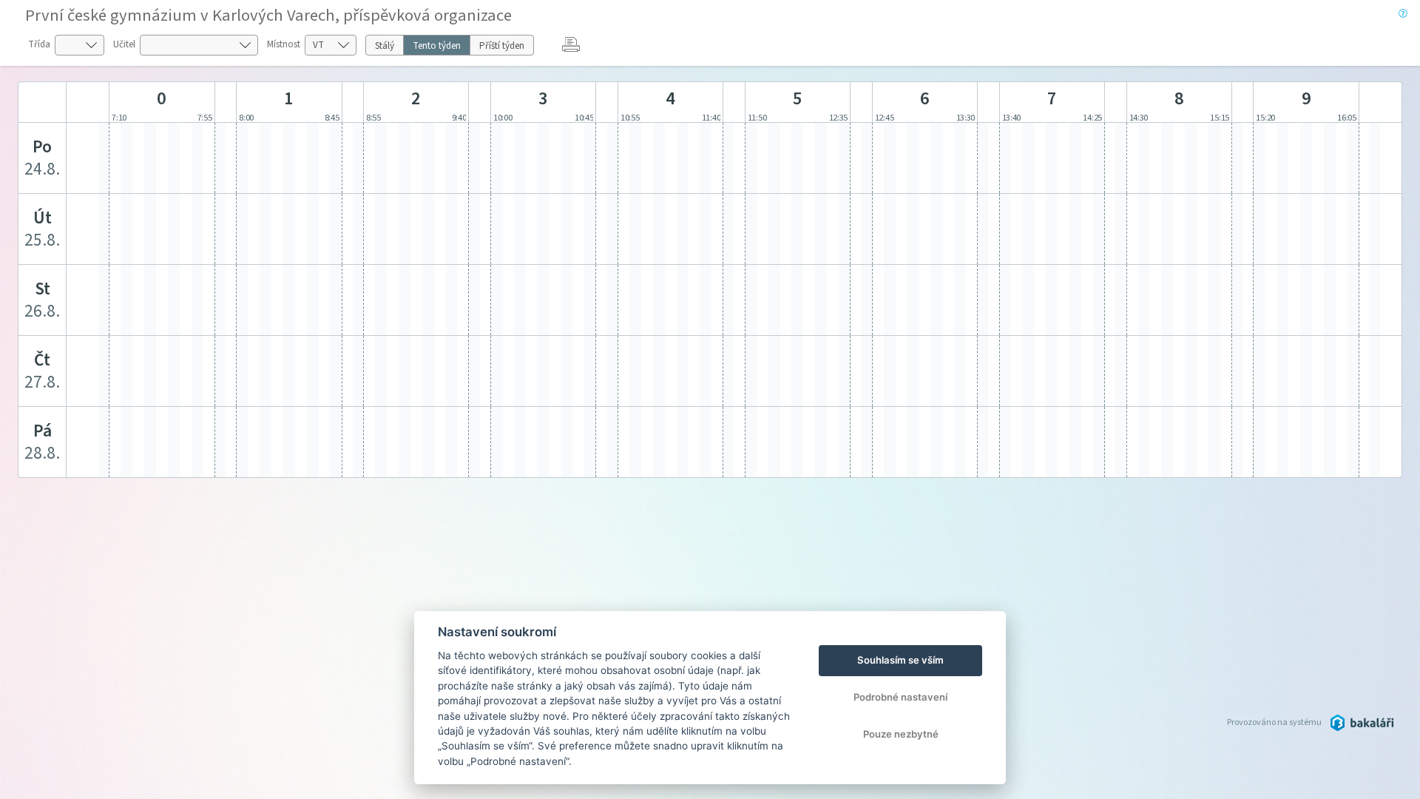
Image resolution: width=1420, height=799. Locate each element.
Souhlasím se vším (900, 660)
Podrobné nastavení (900, 697)
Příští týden (501, 46)
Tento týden (437, 46)
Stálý (384, 46)
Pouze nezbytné (901, 734)
